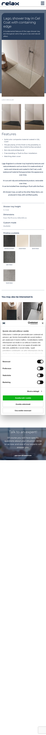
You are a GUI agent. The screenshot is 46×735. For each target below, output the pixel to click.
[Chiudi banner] (42, 323)
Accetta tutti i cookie (23, 398)
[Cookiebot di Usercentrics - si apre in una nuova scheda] (28, 323)
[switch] (40, 368)
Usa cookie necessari (23, 410)
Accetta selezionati (23, 404)
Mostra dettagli (33, 391)
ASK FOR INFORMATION (23, 455)
